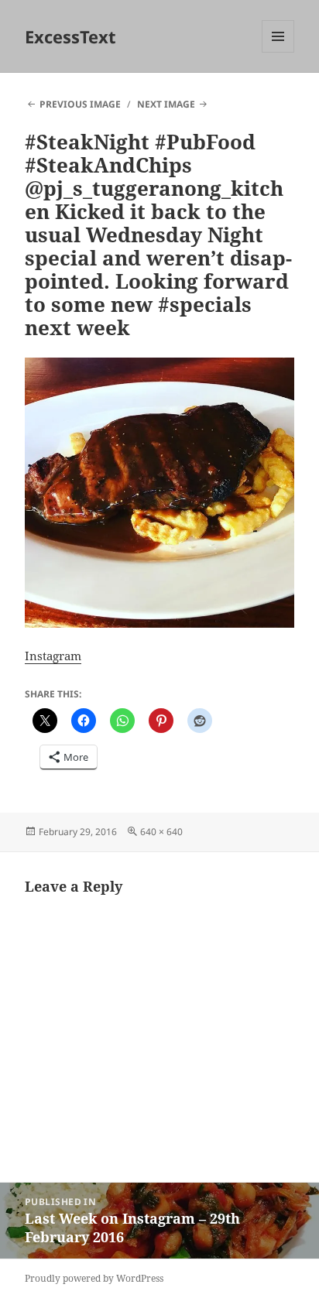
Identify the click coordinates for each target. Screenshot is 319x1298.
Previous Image (80, 104)
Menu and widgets (278, 52)
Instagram (53, 655)
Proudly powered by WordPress (94, 1278)
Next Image (166, 104)
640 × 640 (161, 831)
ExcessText (70, 36)
